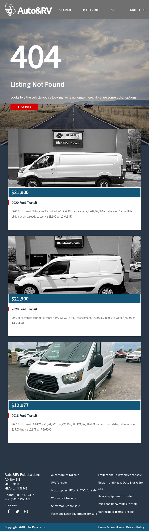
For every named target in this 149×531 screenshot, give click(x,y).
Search (65, 10)
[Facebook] (9, 511)
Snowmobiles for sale (65, 506)
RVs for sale (59, 482)
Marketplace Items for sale (116, 512)
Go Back (26, 106)
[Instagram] (26, 511)
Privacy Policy (135, 527)
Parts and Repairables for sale (118, 504)
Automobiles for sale (65, 475)
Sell (114, 10)
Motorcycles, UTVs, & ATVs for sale (74, 490)
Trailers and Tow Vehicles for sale (120, 475)
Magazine (91, 10)
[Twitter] (17, 511)
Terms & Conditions (111, 527)
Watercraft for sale (63, 498)
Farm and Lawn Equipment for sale (74, 513)
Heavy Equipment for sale (115, 496)
